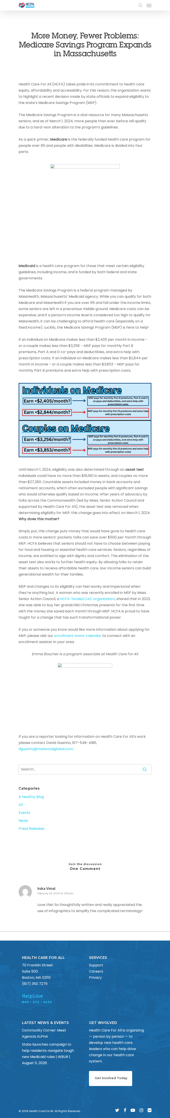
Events (24, 812)
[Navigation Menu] (149, 5)
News (23, 820)
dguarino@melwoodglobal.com (46, 748)
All (21, 804)
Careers (96, 971)
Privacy (95, 977)
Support (96, 965)
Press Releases (31, 828)
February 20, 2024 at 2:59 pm (55, 893)
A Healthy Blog (31, 796)
